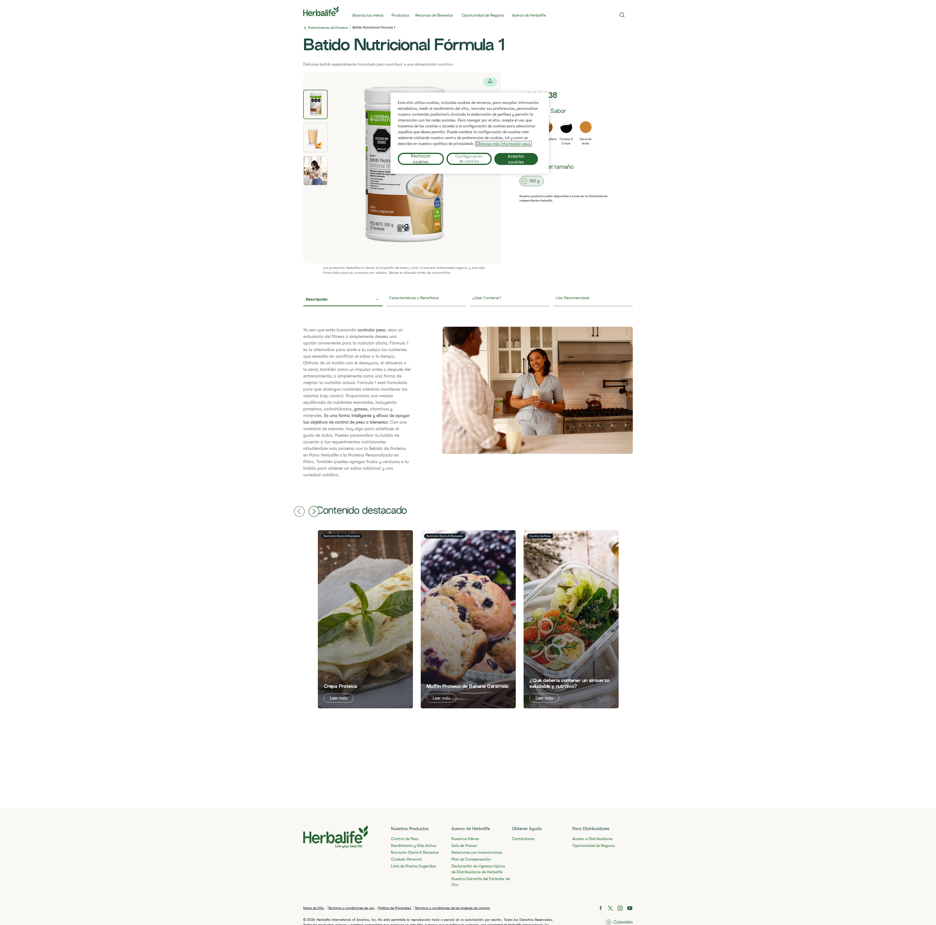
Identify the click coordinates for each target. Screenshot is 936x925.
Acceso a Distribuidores (592, 839)
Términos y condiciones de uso (351, 908)
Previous (299, 511)
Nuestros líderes (465, 839)
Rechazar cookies (421, 158)
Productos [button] (400, 15)
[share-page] (490, 82)
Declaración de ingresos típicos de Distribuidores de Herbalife (478, 869)
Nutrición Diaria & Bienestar (415, 852)
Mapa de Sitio (314, 908)
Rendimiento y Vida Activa (413, 846)
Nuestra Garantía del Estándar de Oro (480, 882)
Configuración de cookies (469, 158)
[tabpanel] (468, 402)
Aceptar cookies (516, 159)
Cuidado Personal (406, 859)
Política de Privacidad (395, 908)
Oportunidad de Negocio (483, 15)
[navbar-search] (622, 15)
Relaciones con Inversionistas (476, 852)
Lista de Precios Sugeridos (413, 866)
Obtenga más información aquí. (503, 144)
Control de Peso (405, 839)
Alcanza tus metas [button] (367, 15)
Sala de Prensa (464, 846)
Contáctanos (523, 839)
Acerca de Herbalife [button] (529, 15)
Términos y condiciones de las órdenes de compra (452, 908)
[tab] (315, 104)
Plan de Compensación (471, 859)
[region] (469, 133)
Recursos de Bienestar (434, 15)
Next (314, 511)
